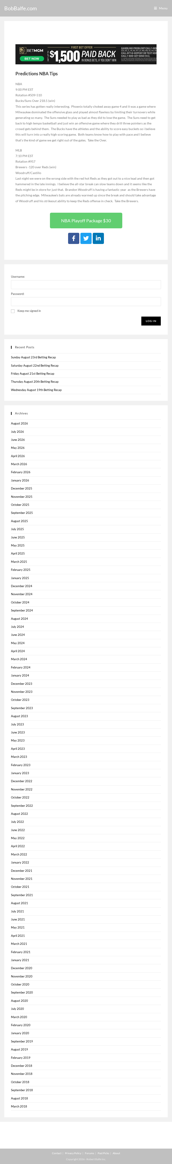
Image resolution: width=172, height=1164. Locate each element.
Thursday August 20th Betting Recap (34, 381)
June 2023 (18, 732)
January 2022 (20, 862)
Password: (17, 294)
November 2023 (21, 691)
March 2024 (19, 659)
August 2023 (19, 716)
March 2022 (19, 854)
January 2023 (20, 773)
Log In (151, 321)
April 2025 (18, 553)
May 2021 (18, 927)
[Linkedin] (98, 238)
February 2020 (20, 1025)
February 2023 (20, 765)
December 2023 (21, 683)
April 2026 (18, 456)
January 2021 (20, 960)
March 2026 (19, 464)
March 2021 (19, 943)
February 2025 (20, 569)
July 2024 (17, 626)
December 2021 (21, 870)
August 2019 (19, 1049)
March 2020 (19, 1017)
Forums (89, 1153)
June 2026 (18, 439)
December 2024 (21, 586)
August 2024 (19, 618)
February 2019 (20, 1057)
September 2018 (22, 1090)
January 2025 (20, 578)
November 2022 (21, 789)
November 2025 (21, 496)
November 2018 (21, 1074)
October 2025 (20, 504)
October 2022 (20, 797)
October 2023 (20, 700)
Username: (18, 276)
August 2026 (19, 423)
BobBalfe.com (20, 8)
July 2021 (17, 911)
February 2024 (20, 667)
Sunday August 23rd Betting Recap (33, 357)
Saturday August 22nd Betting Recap (34, 365)
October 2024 (20, 602)
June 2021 (18, 919)
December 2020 (21, 968)
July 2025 (17, 529)
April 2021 (18, 935)
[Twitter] (86, 238)
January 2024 (20, 675)
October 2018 (20, 1082)
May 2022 (18, 838)
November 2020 (21, 976)
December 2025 (21, 488)
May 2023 (18, 740)
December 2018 (21, 1065)
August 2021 (19, 903)
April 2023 (18, 748)
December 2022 (21, 781)
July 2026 (17, 431)
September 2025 (22, 513)
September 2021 (22, 895)
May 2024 (18, 643)
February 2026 (20, 472)
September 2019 (22, 1041)
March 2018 (19, 1106)
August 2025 (19, 521)
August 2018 (19, 1098)
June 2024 (18, 635)
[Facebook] (73, 238)
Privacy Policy (73, 1153)
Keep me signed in (29, 311)
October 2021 (20, 887)
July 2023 (17, 724)
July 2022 (17, 822)
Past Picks (103, 1153)
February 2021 (20, 952)
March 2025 (19, 561)
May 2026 (18, 448)
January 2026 (20, 480)
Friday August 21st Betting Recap (32, 373)
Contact (56, 1153)
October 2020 (20, 984)
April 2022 (18, 846)
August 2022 (19, 813)
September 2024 (22, 610)
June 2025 (18, 537)
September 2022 (22, 805)
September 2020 (22, 992)
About (116, 1153)
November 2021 (21, 878)
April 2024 (18, 651)
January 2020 (20, 1033)
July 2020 (17, 1009)
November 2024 (21, 594)
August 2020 (19, 1000)
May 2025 (18, 545)
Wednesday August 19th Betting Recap (36, 390)
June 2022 (18, 830)
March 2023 (19, 756)
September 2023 (22, 708)
